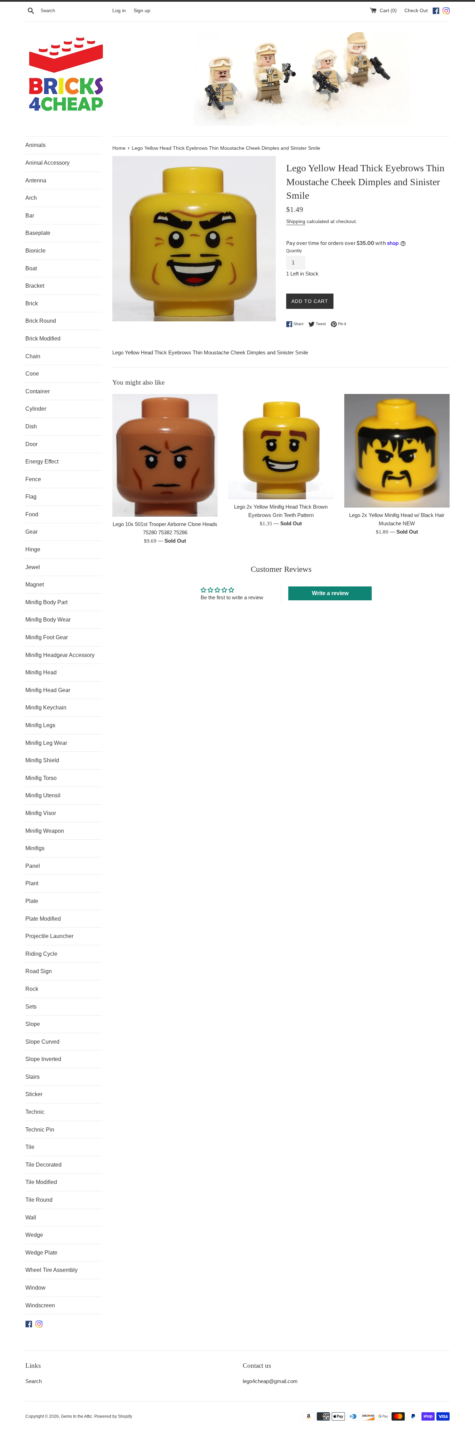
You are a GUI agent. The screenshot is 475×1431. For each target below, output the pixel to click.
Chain (32, 356)
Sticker (33, 1094)
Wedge (34, 1235)
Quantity (294, 250)
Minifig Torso (41, 778)
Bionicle (35, 251)
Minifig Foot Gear (46, 637)
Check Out (416, 10)
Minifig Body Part (46, 602)
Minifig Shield (42, 760)
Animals (35, 145)
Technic (35, 1112)
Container (37, 391)
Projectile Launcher (49, 936)
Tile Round (39, 1200)
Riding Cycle (41, 954)
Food (31, 514)
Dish (31, 426)
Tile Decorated (43, 1165)
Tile (29, 1147)
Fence (33, 479)
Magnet (34, 584)
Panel (32, 866)
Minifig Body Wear (48, 620)
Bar (29, 216)
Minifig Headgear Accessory (60, 655)
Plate (31, 901)
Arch (31, 198)
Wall (30, 1217)
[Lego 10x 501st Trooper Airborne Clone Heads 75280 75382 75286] (165, 455)
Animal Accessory (47, 163)
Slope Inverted (43, 1059)
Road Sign (38, 971)
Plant (31, 883)
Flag (31, 497)
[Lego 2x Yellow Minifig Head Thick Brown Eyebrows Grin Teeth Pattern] (280, 446)
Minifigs (35, 848)
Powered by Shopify (113, 1416)
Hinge (32, 549)
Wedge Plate (41, 1253)
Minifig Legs (40, 725)
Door (31, 444)
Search (33, 1381)
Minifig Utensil (43, 795)
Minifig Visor (40, 813)
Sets (31, 1007)
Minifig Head (41, 672)
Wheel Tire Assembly (51, 1270)
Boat (31, 268)
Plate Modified (43, 919)
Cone (32, 374)
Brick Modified (43, 339)
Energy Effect (41, 461)
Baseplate (37, 233)
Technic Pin (39, 1130)
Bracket (34, 286)
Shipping (295, 221)
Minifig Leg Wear (46, 743)
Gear (31, 532)
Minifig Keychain (45, 707)
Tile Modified (41, 1182)
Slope (32, 1024)
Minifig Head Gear (47, 690)
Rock (31, 989)
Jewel (32, 567)
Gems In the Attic (76, 1416)
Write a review (330, 593)
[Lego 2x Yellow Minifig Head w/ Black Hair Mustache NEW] (397, 451)
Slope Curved (42, 1042)
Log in (119, 10)
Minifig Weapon (44, 831)
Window (35, 1288)
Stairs (32, 1077)
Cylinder (35, 409)
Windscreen (40, 1305)
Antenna (35, 180)
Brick (31, 303)
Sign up (142, 10)
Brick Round (40, 321)
